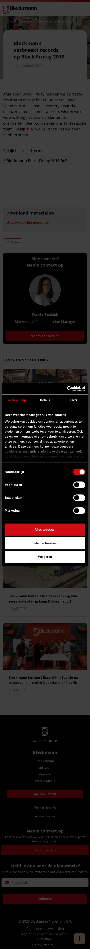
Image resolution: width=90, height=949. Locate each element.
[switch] (79, 484)
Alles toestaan (45, 529)
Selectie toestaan (45, 543)
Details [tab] (45, 400)
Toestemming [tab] (16, 400)
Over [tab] (73, 400)
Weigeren (45, 556)
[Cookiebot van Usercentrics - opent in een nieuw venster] (67, 388)
